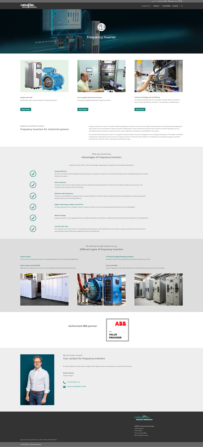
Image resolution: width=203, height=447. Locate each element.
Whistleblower (52, 440)
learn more (26, 109)
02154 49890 (142, 433)
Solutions (156, 6)
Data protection (33, 440)
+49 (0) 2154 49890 (163, 1)
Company (175, 6)
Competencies (145, 6)
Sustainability (166, 6)
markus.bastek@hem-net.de (76, 386)
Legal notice (24, 440)
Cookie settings (42, 440)
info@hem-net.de (143, 435)
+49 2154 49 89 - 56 (73, 382)
